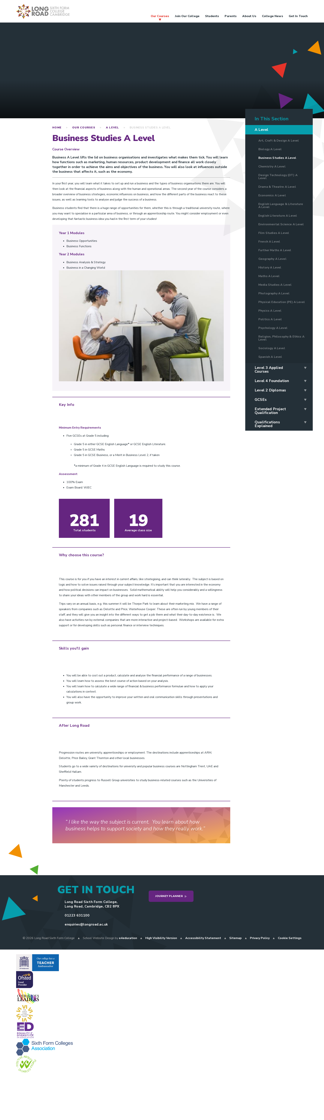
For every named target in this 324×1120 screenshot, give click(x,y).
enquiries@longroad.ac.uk (86, 924)
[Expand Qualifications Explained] (305, 422)
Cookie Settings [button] (290, 938)
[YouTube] (289, 7)
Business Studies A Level (150, 127)
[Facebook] (266, 7)
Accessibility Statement (203, 938)
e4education (128, 938)
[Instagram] (281, 7)
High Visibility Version (161, 938)
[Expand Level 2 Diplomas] (305, 390)
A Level (112, 127)
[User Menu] (259, 7)
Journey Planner (169, 896)
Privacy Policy (260, 938)
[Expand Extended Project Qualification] (305, 409)
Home (57, 127)
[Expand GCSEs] (305, 399)
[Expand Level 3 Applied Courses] (305, 368)
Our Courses (83, 127)
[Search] (304, 7)
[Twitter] (274, 7)
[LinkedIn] (296, 7)
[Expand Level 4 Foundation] (305, 381)
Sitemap (235, 938)
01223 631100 (77, 915)
